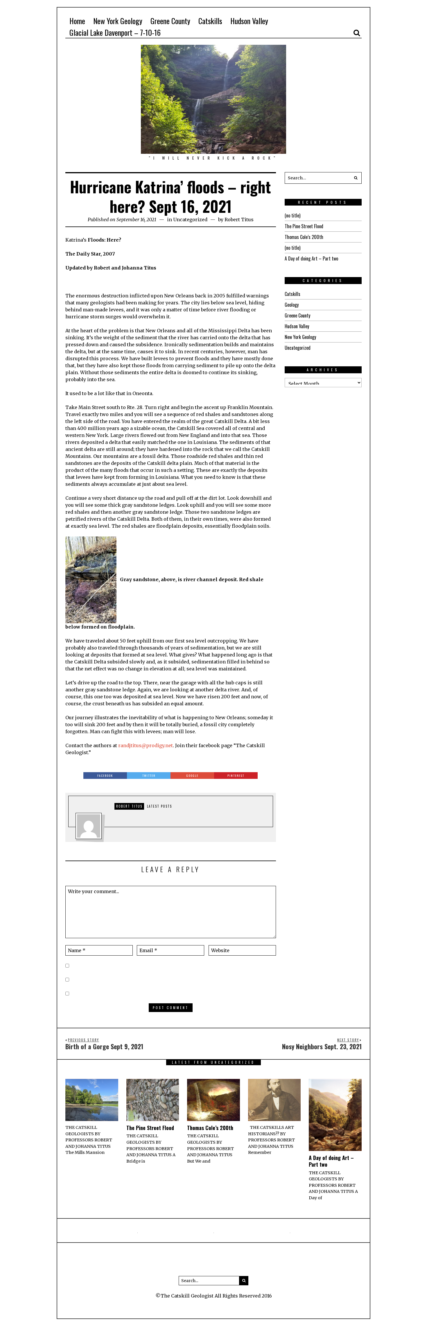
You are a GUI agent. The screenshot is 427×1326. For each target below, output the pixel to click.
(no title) (292, 215)
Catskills (292, 293)
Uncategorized (190, 219)
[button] (356, 178)
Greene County (297, 315)
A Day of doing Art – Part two (311, 258)
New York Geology (300, 336)
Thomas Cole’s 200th (304, 236)
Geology (292, 304)
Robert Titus (239, 219)
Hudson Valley (297, 326)
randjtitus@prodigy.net (145, 745)
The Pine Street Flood (304, 226)
